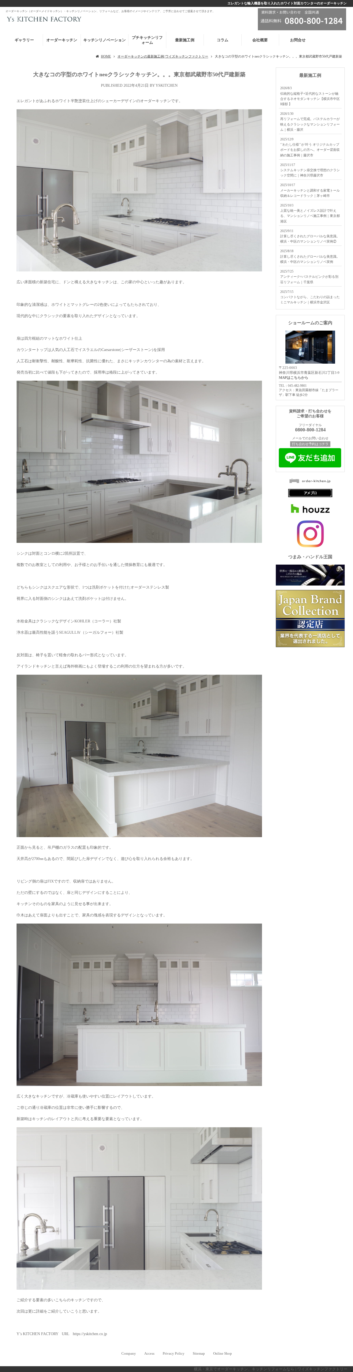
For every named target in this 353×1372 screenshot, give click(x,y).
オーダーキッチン (61, 40)
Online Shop (222, 1353)
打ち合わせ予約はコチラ (310, 444)
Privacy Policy (173, 1353)
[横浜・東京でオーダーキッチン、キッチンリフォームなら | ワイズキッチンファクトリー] (43, 19)
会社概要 (260, 40)
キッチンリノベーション (104, 40)
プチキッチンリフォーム (147, 40)
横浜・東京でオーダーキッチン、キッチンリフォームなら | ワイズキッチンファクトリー (270, 1369)
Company (128, 1353)
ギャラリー (24, 40)
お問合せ (298, 40)
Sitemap (199, 1353)
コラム (222, 40)
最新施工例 (184, 40)
